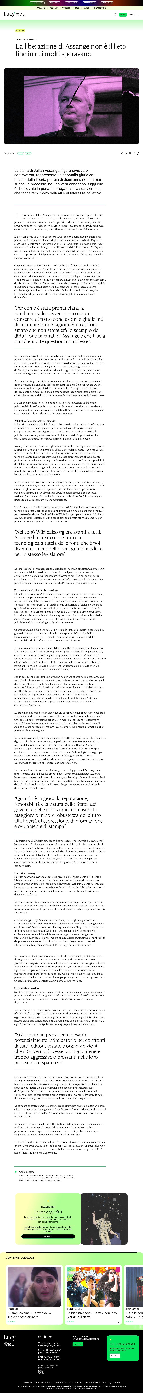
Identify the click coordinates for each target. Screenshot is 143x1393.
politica (28, 153)
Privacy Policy (61, 1382)
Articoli (66, 8)
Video (76, 8)
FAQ (109, 1382)
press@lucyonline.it (47, 1352)
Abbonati (123, 14)
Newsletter (100, 8)
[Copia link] (138, 153)
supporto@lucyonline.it (49, 1359)
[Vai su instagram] (39, 1336)
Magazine (40, 8)
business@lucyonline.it (49, 1346)
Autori (87, 8)
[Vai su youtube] (50, 1336)
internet (20, 153)
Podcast (54, 8)
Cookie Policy (76, 1382)
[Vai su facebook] (45, 1336)
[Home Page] (15, 14)
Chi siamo (27, 1382)
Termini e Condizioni (42, 1382)
